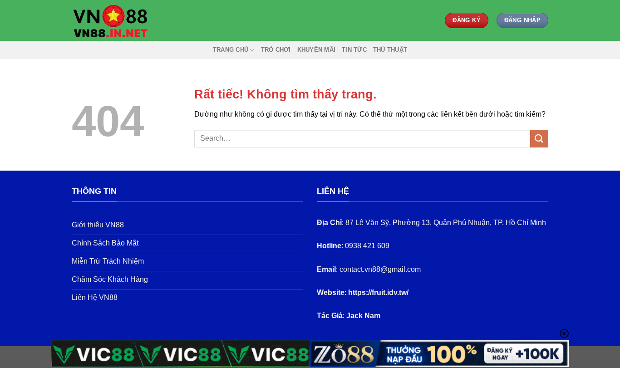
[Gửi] (539, 138)
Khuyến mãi (316, 49)
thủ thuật (390, 49)
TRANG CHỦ (230, 49)
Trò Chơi (276, 49)
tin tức (354, 49)
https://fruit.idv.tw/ (378, 292)
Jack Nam (363, 315)
